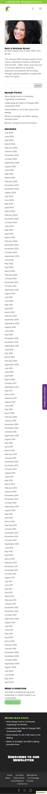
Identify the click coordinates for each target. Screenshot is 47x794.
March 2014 (10, 484)
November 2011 (11, 570)
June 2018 (9, 372)
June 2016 (9, 406)
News (7, 778)
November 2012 (11, 536)
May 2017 (9, 390)
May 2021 (9, 305)
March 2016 (10, 413)
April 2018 (9, 376)
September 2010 (12, 619)
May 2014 (9, 480)
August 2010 (10, 622)
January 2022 (11, 278)
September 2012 (12, 544)
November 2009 (12, 656)
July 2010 (9, 626)
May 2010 (9, 633)
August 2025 (10, 166)
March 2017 (10, 394)
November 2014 (11, 465)
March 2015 (10, 450)
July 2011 (8, 581)
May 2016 (9, 409)
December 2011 (11, 566)
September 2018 (12, 364)
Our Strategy (33, 778)
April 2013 (9, 518)
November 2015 (11, 428)
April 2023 (9, 234)
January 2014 (10, 491)
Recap (7, 54)
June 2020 (9, 331)
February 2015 (11, 454)
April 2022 (9, 267)
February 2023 (11, 241)
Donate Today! (13, 702)
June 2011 (9, 585)
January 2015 (10, 458)
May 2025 (9, 174)
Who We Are (32, 775)
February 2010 (11, 645)
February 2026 (11, 148)
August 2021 (10, 293)
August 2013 (10, 510)
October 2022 (11, 252)
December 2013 (11, 495)
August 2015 (10, 439)
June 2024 (9, 200)
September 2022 (12, 256)
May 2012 (9, 551)
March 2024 (10, 211)
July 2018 (9, 368)
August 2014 (10, 473)
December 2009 (12, 652)
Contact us (22, 784)
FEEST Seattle (13, 51)
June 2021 (9, 301)
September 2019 (12, 346)
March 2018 (10, 379)
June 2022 (9, 260)
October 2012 (11, 540)
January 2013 (10, 529)
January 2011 (10, 604)
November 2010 (11, 611)
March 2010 (10, 641)
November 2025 (12, 155)
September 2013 (12, 506)
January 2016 (10, 420)
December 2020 (12, 319)
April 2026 (9, 140)
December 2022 (12, 245)
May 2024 (9, 204)
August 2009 (10, 667)
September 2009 (12, 663)
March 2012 (10, 559)
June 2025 (9, 170)
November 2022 (12, 248)
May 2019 (9, 353)
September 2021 (12, 290)
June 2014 (9, 477)
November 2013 (11, 499)
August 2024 (10, 192)
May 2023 (9, 230)
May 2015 (9, 443)
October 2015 (11, 432)
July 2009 (9, 671)
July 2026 (9, 133)
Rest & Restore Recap (17, 48)
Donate (30, 781)
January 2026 (11, 151)
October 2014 (11, 469)
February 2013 (11, 525)
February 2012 (11, 562)
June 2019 (9, 349)
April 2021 (9, 308)
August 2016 (10, 402)
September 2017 (12, 387)
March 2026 (10, 144)
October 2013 (11, 503)
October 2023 (11, 222)
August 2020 (10, 327)
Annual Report (17, 781)
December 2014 (11, 461)
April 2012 (9, 555)
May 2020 (9, 334)
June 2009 (9, 675)
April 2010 (9, 637)
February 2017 (11, 398)
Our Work (19, 775)
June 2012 (9, 548)
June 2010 (9, 630)
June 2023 (9, 226)
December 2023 (12, 219)
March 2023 (10, 237)
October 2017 (11, 383)
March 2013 (10, 521)
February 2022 (11, 275)
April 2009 (9, 682)
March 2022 (10, 271)
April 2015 (9, 447)
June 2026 (9, 136)
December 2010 (11, 607)
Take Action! (18, 778)
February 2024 (11, 215)
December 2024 (12, 185)
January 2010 (10, 648)
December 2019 (11, 338)
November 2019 (11, 342)
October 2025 (11, 159)
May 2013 (9, 514)
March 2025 (10, 177)
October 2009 (11, 660)
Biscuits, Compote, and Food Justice (21, 123)
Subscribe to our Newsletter (23, 759)
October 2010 (11, 615)
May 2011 (8, 589)
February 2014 (11, 488)
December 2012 (11, 533)
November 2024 (12, 189)
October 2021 (11, 286)
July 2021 (9, 297)
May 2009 (9, 678)
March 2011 (9, 596)
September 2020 (12, 323)
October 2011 (10, 574)
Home (9, 775)
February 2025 (11, 181)
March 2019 (10, 357)
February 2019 (11, 361)
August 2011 (10, 577)
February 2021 (11, 316)
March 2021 (10, 312)
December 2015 (11, 424)
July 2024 (9, 196)
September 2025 (12, 163)
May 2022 (9, 263)
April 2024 (9, 207)
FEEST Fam (36, 51)
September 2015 (12, 435)
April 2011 (9, 592)
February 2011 (10, 600)
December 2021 (11, 282)
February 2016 (11, 417)
